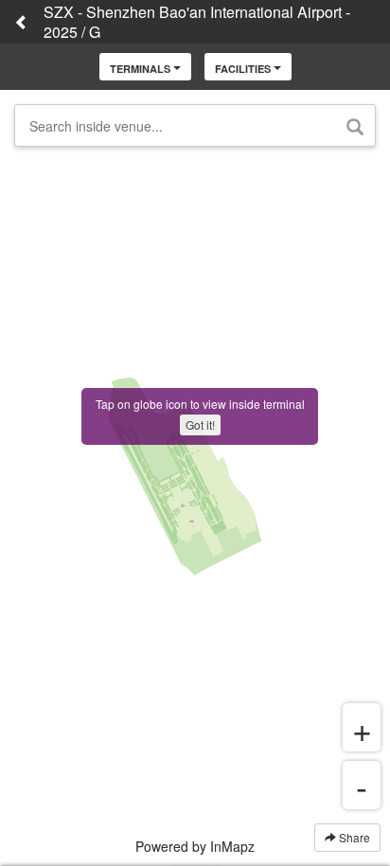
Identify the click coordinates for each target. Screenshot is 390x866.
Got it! (200, 424)
